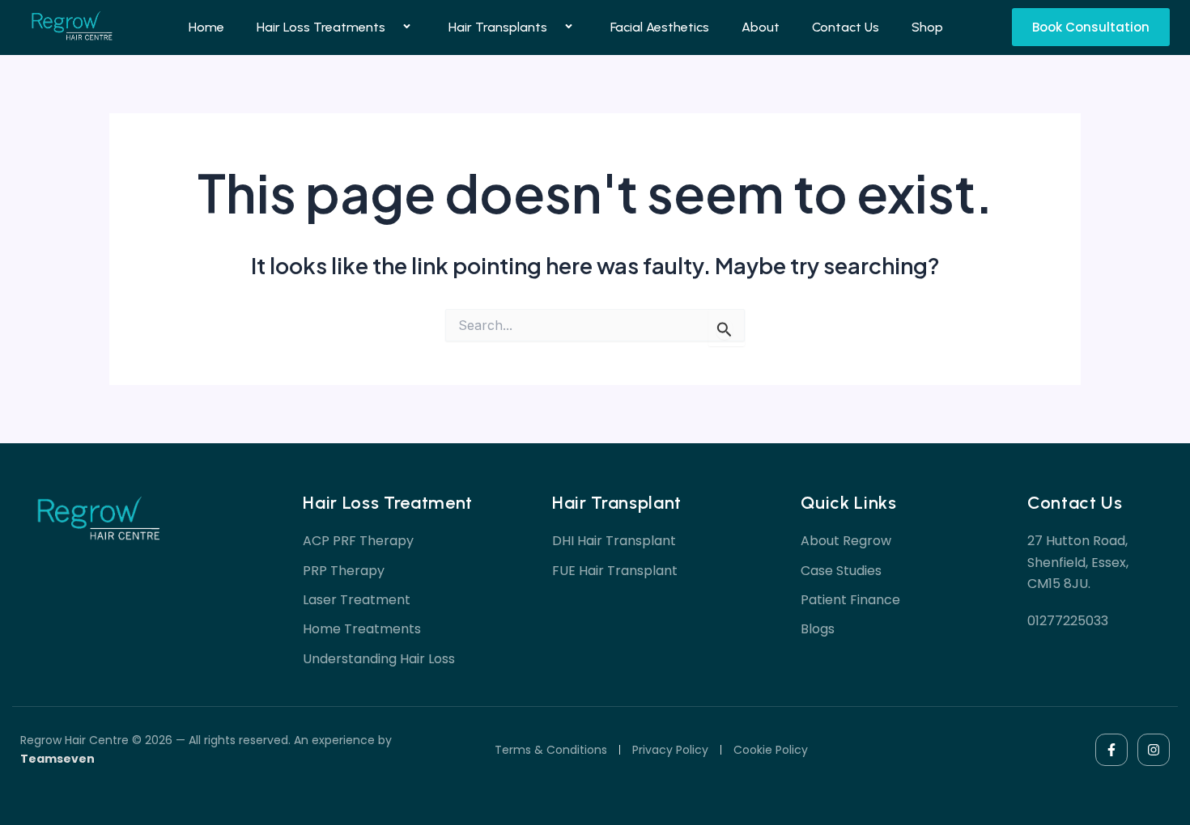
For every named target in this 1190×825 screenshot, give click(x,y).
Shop (927, 27)
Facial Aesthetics (659, 27)
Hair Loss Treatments (321, 27)
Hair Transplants (497, 27)
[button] (391, 28)
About (761, 27)
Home (206, 27)
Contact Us (845, 27)
